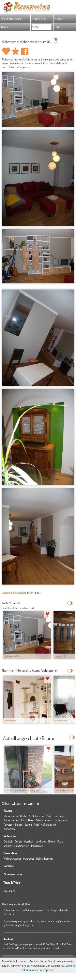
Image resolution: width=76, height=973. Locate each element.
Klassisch (28, 841)
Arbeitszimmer (44, 820)
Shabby (7, 845)
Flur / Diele (27, 820)
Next (72, 603)
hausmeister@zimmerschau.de (44, 948)
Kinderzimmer (11, 820)
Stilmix (51, 841)
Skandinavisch (21, 845)
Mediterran (37, 845)
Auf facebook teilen (25, 51)
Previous (67, 603)
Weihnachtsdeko (12, 858)
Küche (23, 816)
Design (18, 841)
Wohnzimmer (10, 816)
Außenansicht (48, 824)
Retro (60, 841)
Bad (48, 816)
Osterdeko (28, 858)
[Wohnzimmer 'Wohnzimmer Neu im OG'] (38, 99)
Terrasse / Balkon (12, 824)
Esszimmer (59, 816)
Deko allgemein (44, 858)
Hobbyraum (60, 820)
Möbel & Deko (39, 18)
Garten (28, 824)
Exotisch (8, 841)
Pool (36, 824)
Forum (4, 27)
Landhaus (40, 841)
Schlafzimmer (36, 816)
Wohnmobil (9, 828)
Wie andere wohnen (11, 18)
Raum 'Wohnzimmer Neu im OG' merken (15, 51)
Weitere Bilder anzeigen (14, 592)
